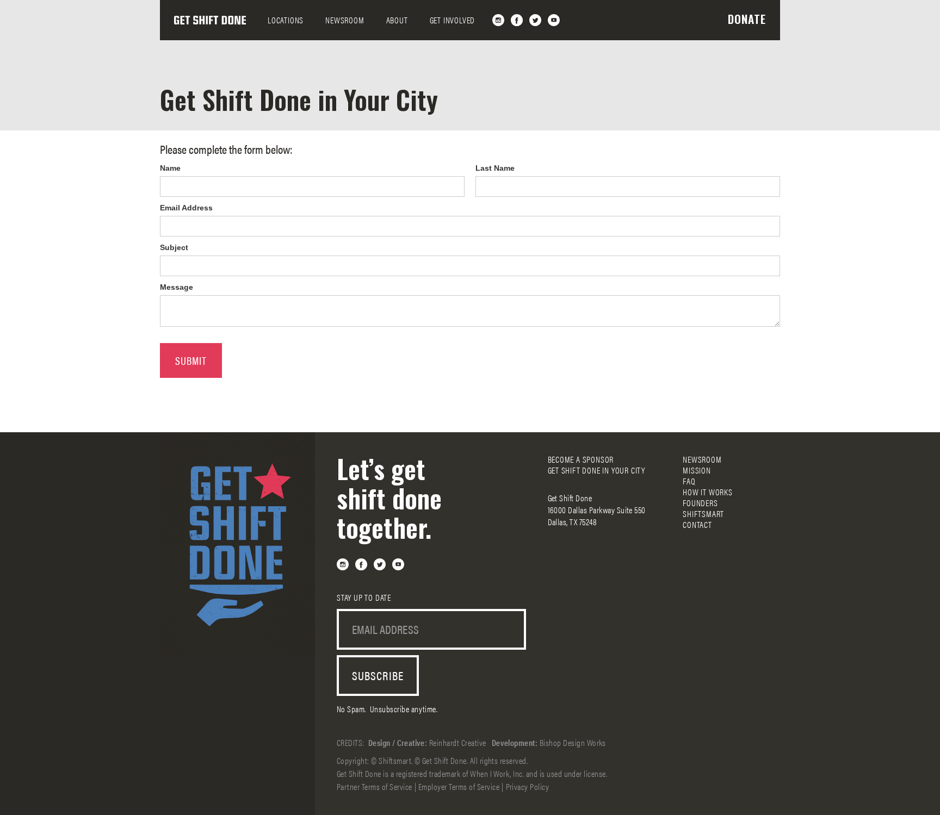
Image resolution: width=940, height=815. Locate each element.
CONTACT (697, 524)
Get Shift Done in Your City (597, 470)
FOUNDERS (700, 502)
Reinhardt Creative (457, 742)
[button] (285, 20)
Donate (747, 18)
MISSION (697, 470)
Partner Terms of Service (374, 786)
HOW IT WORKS (708, 492)
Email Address (186, 207)
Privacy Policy (527, 786)
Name (170, 168)
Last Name (495, 168)
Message (176, 287)
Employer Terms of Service (458, 786)
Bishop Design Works (573, 742)
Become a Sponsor (581, 459)
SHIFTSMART (703, 513)
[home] (210, 20)
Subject (174, 247)
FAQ (689, 481)
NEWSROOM (344, 20)
